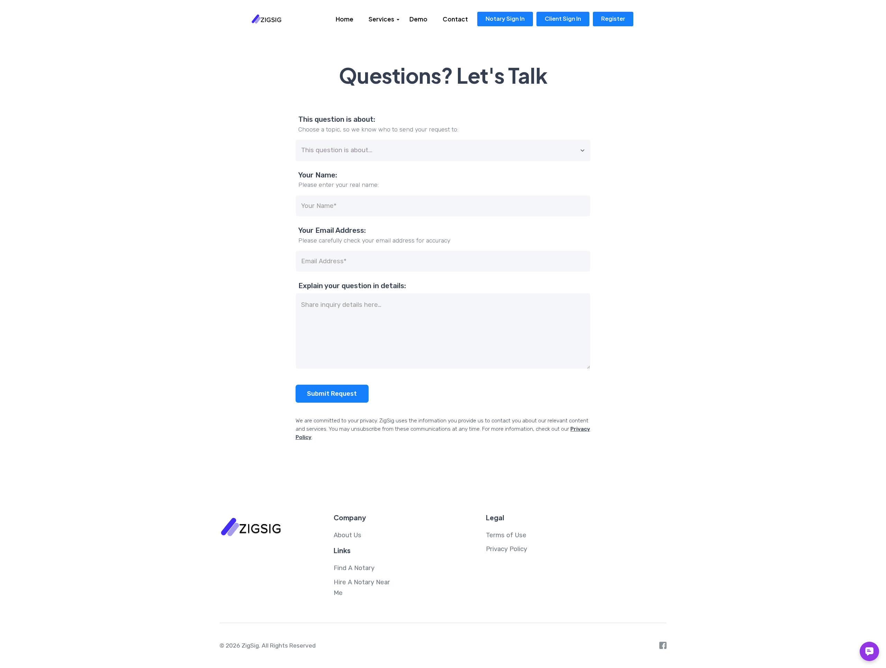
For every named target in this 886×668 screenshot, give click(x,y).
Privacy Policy (506, 549)
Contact (455, 19)
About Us (347, 535)
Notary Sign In (505, 18)
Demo (418, 19)
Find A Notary (354, 568)
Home (344, 19)
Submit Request (332, 393)
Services (381, 19)
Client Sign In (563, 18)
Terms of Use (506, 535)
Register (613, 18)
